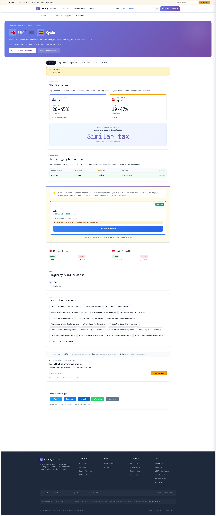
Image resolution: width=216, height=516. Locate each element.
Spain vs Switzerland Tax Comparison (121, 318)
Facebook (70, 399)
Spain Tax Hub (123, 306)
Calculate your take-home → (22, 50)
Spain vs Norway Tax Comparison (92, 330)
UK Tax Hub (109, 306)
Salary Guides (135, 463)
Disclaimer (159, 482)
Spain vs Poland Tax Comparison (91, 335)
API (124, 9)
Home (43, 16)
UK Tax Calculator (74, 306)
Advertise (132, 9)
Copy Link (112, 399)
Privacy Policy (160, 479)
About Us (158, 467)
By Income (74, 63)
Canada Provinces (85, 471)
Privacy (158, 510)
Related (104, 63)
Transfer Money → (108, 228)
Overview (51, 63)
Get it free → (205, 2)
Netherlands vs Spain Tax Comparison (65, 324)
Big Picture (62, 63)
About (117, 9)
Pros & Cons (86, 63)
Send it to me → (158, 373)
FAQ (96, 63)
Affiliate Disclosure (162, 475)
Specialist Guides (136, 475)
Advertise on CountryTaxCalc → (121, 237)
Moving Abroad (135, 467)
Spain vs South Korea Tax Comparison (149, 335)
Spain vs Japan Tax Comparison (149, 330)
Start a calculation (169, 8)
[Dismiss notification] (214, 2)
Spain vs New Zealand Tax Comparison (124, 324)
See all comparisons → (49, 51)
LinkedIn (84, 399)
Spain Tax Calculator (93, 306)
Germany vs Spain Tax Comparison (132, 312)
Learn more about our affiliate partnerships (111, 195)
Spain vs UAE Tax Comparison (62, 318)
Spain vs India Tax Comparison (62, 341)
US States (82, 467)
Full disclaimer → (154, 501)
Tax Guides (105, 9)
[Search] (157, 9)
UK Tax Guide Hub (57, 306)
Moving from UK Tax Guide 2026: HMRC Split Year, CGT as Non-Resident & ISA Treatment (83, 312)
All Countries (83, 463)
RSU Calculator (84, 475)
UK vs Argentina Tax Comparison (63, 335)
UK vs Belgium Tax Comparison (94, 324)
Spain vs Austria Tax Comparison (119, 335)
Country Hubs (135, 471)
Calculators (78, 9)
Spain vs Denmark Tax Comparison (121, 330)
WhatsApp (98, 399)
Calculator (66, 9)
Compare (91, 9)
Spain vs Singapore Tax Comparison (90, 318)
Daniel (11, 44)
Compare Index (109, 463)
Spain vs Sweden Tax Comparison (63, 330)
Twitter (56, 399)
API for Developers (162, 471)
